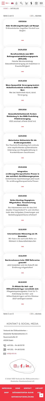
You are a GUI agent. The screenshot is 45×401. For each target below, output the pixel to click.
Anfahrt (39, 388)
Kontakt (28, 388)
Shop (6, 393)
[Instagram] (16, 366)
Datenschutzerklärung (22, 397)
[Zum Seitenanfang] (41, 395)
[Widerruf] (31, 3)
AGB (39, 393)
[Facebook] (22, 366)
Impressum (7, 388)
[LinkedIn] (28, 366)
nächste (38, 16)
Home (17, 388)
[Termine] (36, 3)
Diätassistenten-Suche (23, 393)
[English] (12, 3)
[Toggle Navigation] (3, 3)
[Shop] (26, 3)
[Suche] (21, 3)
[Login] (16, 3)
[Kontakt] (41, 3)
